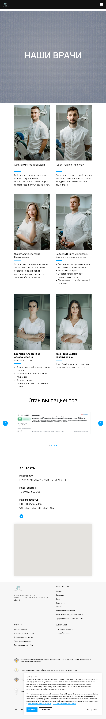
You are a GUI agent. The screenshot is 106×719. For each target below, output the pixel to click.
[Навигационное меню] (101, 4)
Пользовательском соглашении (64, 703)
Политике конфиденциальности (39, 703)
